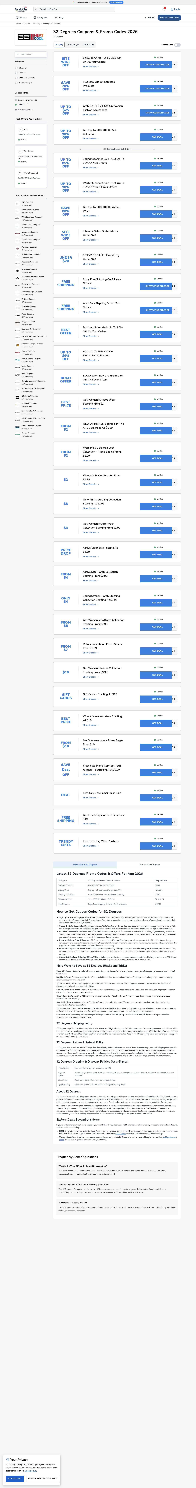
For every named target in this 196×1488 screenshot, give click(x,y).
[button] (31, 37)
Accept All (15, 1478)
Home (18, 23)
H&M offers (120, 1134)
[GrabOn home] (24, 9)
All (59, 44)
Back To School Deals (169, 17)
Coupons (73, 44)
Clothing (36, 23)
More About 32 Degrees (85, 864)
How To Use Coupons (149, 864)
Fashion (27, 23)
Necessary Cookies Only (43, 1478)
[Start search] (36, 9)
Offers (88, 44)
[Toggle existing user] (177, 45)
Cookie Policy (31, 1471)
